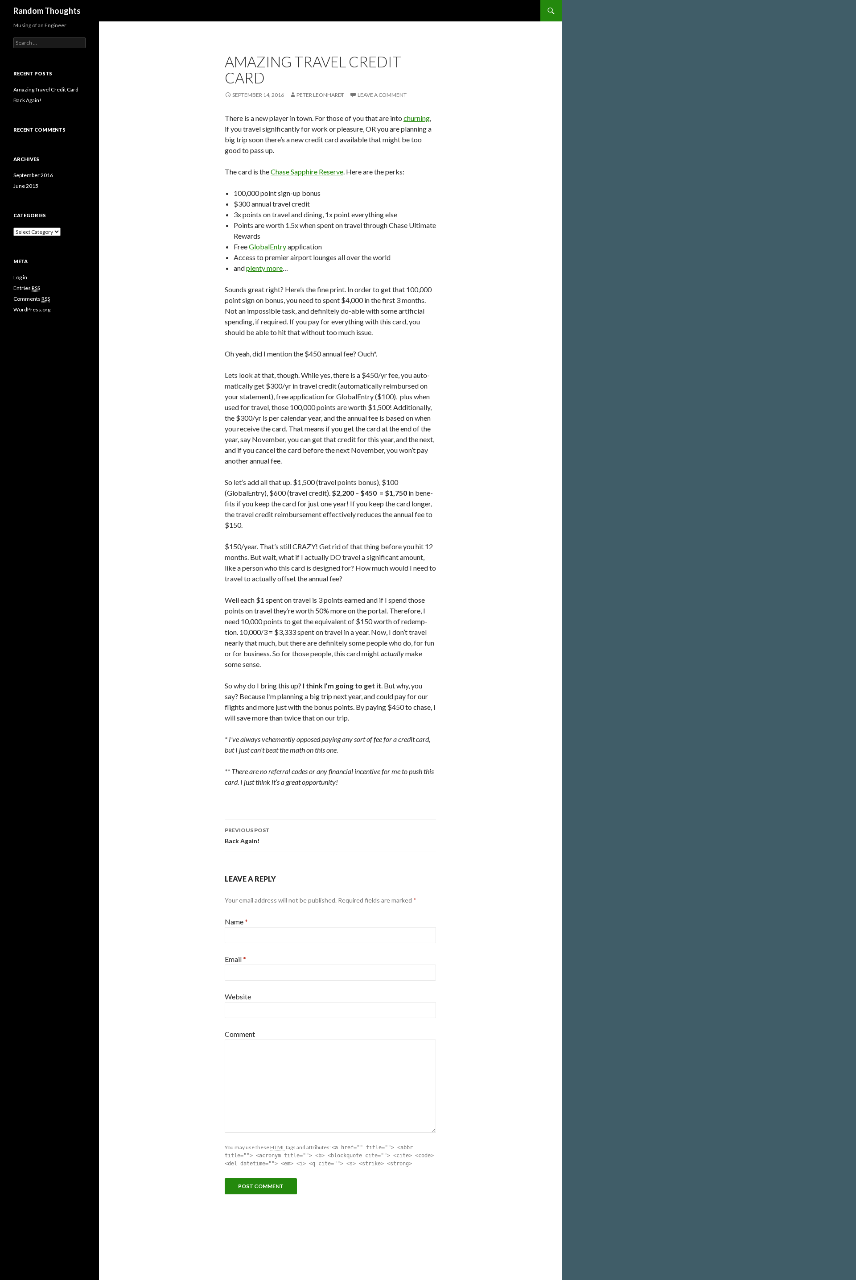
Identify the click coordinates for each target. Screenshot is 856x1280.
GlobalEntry (268, 246)
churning (416, 118)
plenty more (264, 268)
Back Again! (247, 836)
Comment (240, 1034)
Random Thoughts (47, 11)
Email (235, 959)
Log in (20, 277)
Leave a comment (382, 94)
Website (238, 996)
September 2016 (33, 175)
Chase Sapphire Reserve (307, 171)
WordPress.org (31, 309)
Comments (31, 298)
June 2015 (25, 185)
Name (236, 921)
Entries (26, 288)
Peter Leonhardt (320, 94)
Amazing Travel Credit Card (45, 89)
